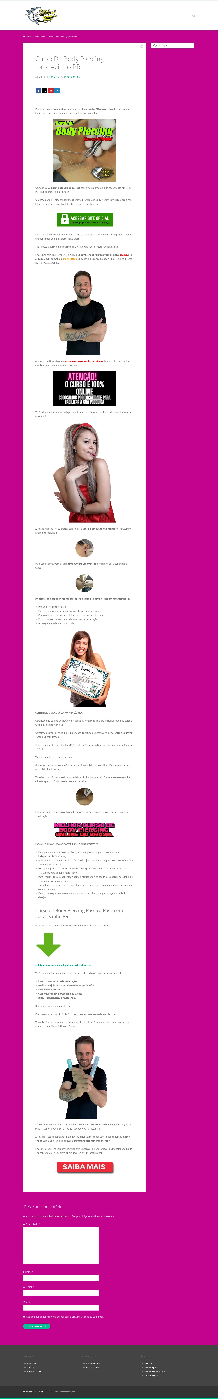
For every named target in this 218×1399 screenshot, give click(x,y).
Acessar (148, 1363)
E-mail (30, 1286)
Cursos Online (72, 77)
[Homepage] (41, 15)
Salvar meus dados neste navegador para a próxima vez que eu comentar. (65, 1316)
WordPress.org (152, 1375)
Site (27, 1301)
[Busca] (191, 13)
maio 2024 (32, 1363)
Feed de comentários (155, 1371)
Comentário (33, 1224)
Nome (29, 1271)
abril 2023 (32, 1367)
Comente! (54, 77)
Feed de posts (151, 1367)
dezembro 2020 (34, 1371)
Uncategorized (93, 1367)
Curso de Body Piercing (33, 1391)
